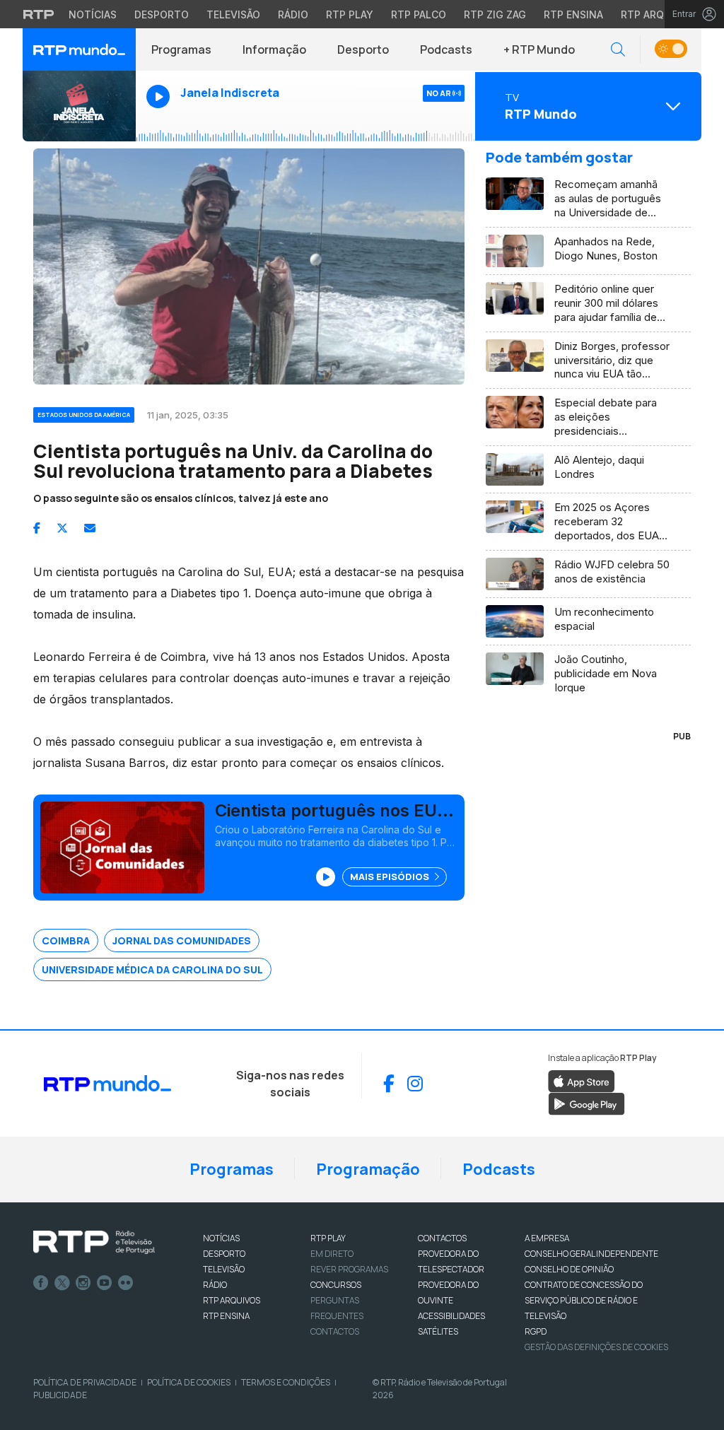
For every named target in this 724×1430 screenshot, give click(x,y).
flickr (126, 1283)
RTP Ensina (573, 14)
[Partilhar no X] (62, 528)
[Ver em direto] (79, 106)
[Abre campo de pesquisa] (618, 50)
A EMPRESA (547, 1238)
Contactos (334, 1331)
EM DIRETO (332, 1254)
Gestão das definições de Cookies (596, 1347)
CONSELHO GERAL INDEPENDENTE (591, 1254)
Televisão (233, 14)
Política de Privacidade (84, 1382)
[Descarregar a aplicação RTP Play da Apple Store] (581, 1080)
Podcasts (446, 49)
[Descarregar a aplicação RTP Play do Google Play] (586, 1102)
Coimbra (66, 940)
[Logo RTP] (94, 1243)
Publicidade (60, 1395)
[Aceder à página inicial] (79, 49)
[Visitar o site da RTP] (38, 14)
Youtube (104, 1283)
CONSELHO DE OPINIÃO (569, 1269)
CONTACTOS (442, 1238)
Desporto (161, 14)
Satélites (438, 1331)
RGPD (536, 1331)
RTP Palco (418, 14)
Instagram (83, 1283)
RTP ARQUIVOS (231, 1300)
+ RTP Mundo (539, 49)
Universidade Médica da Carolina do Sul (152, 969)
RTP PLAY (328, 1238)
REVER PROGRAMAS (349, 1269)
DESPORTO (224, 1254)
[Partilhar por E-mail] (89, 528)
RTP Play (349, 14)
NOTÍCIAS (221, 1238)
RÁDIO (215, 1285)
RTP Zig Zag (495, 14)
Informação (274, 49)
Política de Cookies (188, 1382)
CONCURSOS (335, 1285)
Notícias (93, 14)
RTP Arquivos (657, 14)
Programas (181, 49)
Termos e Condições (285, 1382)
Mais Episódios (390, 876)
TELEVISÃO (224, 1269)
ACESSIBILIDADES (451, 1316)
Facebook (41, 1283)
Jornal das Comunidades (181, 940)
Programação (368, 1169)
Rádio (293, 14)
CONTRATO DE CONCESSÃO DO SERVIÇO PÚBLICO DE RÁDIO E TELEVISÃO (584, 1300)
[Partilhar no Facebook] (36, 528)
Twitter (62, 1283)
